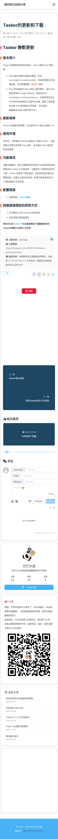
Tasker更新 (24, 197)
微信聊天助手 (12, 736)
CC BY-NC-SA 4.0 (17, 260)
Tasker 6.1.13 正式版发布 (18, 717)
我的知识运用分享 (14, 265)
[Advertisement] (29, 330)
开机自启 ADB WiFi (15, 708)
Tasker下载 (18, 223)
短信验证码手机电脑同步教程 (19, 698)
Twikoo (46, 533)
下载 (6, 273)
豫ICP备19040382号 (33, 831)
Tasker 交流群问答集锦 (17, 726)
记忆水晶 (23, 239)
